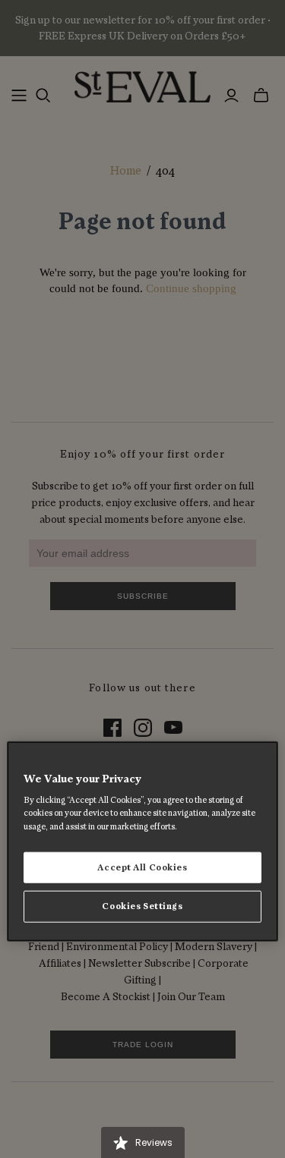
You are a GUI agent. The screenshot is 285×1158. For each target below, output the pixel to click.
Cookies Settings (142, 906)
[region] (142, 841)
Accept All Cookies (142, 867)
